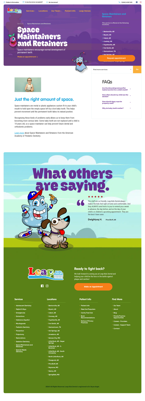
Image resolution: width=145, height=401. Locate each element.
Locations (43, 11)
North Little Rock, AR (56, 357)
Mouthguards (21, 324)
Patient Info (70, 11)
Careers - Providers (120, 321)
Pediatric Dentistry (23, 327)
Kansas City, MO (54, 338)
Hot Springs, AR (54, 331)
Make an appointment (26, 57)
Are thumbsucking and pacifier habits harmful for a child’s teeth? (115, 89)
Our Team (55, 11)
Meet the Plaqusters (88, 309)
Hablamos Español (23, 320)
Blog (115, 313)
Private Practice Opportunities (119, 317)
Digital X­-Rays (21, 309)
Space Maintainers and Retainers (24, 346)
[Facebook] (137, 2)
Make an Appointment (93, 287)
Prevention (20, 331)
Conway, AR (53, 316)
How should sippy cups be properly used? (112, 102)
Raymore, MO (53, 367)
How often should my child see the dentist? (115, 96)
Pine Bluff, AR (53, 364)
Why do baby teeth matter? (112, 108)
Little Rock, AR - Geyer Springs (56, 342)
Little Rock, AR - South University (56, 352)
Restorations (20, 338)
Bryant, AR (52, 309)
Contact (117, 329)
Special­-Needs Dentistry (21, 351)
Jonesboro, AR (54, 334)
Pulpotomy (20, 334)
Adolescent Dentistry (23, 306)
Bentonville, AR (54, 306)
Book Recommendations (88, 317)
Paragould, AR (54, 360)
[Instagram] (140, 2)
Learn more (19, 133)
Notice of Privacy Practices (87, 322)
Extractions (20, 316)
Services (30, 11)
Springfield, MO (54, 375)
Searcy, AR (52, 371)
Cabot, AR (52, 313)
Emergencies (20, 313)
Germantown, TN (55, 327)
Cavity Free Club (87, 313)
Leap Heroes (85, 11)
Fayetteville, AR (54, 320)
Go (137, 69)
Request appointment (116, 58)
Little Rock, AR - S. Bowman (55, 347)
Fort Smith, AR (54, 324)
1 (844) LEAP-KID (126, 2)
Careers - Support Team (122, 325)
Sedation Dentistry (23, 342)
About (116, 309)
